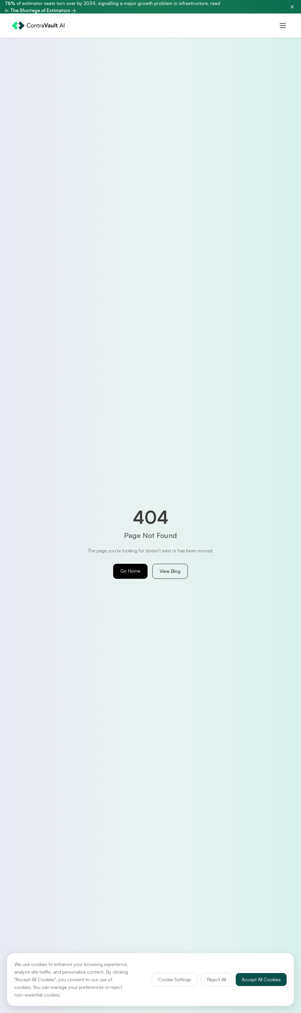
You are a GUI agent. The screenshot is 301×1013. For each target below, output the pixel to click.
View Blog (170, 571)
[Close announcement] (292, 6)
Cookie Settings (174, 979)
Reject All (216, 979)
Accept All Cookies (261, 979)
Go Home (130, 571)
